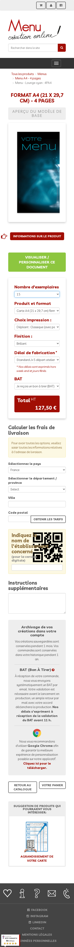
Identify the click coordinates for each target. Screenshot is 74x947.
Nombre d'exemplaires (36, 286)
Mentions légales (37, 934)
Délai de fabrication (34, 352)
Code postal (18, 513)
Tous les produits (22, 74)
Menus (42, 74)
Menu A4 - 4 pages (28, 78)
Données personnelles (37, 941)
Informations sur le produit (37, 236)
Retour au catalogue (23, 787)
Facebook (38, 910)
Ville (11, 498)
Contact (37, 928)
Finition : (23, 336)
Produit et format (32, 303)
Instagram (39, 916)
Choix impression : (32, 319)
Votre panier (52, 785)
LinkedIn (39, 922)
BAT (18, 378)
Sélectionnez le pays (24, 464)
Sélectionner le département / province (32, 480)
